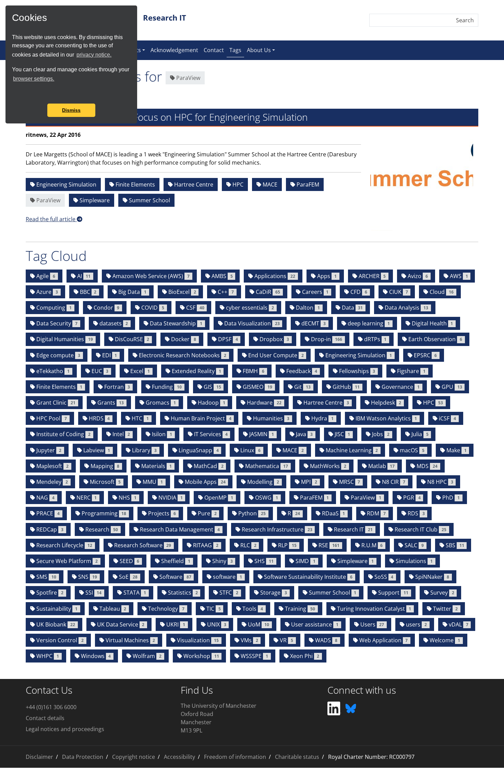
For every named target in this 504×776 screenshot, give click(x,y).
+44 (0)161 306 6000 (51, 707)
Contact (214, 50)
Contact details (45, 718)
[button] (13, 94)
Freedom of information (235, 757)
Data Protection (82, 757)
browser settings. (33, 79)
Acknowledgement (174, 50)
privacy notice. (93, 55)
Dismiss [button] (71, 110)
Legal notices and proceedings (65, 729)
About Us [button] (259, 50)
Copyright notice (133, 757)
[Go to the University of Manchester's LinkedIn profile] (334, 708)
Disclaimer (39, 757)
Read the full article (51, 219)
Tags (236, 50)
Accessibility (179, 757)
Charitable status (297, 757)
